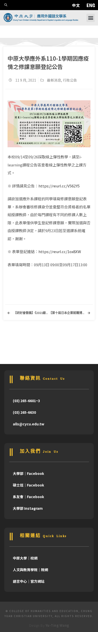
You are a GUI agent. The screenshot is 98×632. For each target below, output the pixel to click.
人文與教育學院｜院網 (30, 569)
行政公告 (70, 80)
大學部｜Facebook (28, 473)
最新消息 (54, 80)
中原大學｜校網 (25, 558)
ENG (90, 5)
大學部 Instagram (28, 508)
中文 (76, 5)
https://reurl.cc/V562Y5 (59, 185)
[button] (90, 18)
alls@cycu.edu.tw (28, 423)
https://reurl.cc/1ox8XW (59, 251)
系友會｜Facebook (28, 496)
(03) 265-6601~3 (26, 400)
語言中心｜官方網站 (28, 581)
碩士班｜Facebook (28, 485)
